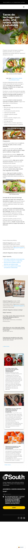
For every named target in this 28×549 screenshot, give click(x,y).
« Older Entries (6, 346)
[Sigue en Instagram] (21, 518)
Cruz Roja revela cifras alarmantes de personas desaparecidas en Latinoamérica (14, 317)
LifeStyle (11, 340)
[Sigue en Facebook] (19, 518)
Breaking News (6, 321)
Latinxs (11, 331)
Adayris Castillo (10, 372)
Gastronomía (15, 35)
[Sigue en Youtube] (24, 518)
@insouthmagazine (19, 247)
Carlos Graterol (9, 449)
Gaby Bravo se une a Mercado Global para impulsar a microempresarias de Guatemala (14, 329)
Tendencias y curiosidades (16, 319)
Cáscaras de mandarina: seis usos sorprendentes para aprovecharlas (13, 338)
